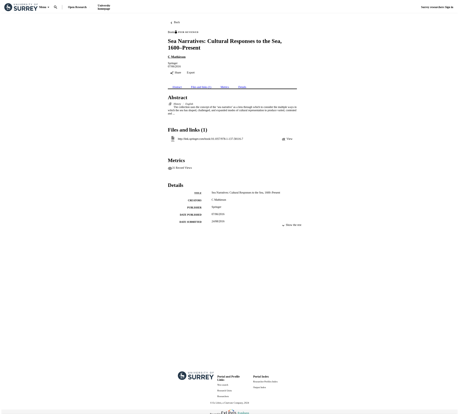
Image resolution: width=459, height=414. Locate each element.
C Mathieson (177, 57)
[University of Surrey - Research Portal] (21, 7)
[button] (287, 139)
